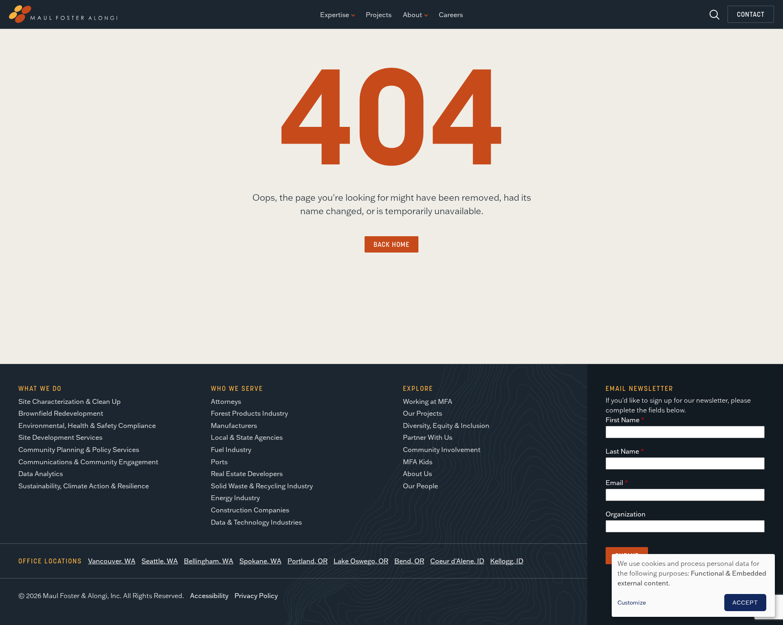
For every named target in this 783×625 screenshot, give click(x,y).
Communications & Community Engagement (88, 462)
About (412, 15)
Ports (219, 462)
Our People (420, 486)
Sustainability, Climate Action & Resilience (83, 486)
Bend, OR (409, 561)
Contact (751, 14)
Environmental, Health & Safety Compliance (87, 425)
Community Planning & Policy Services (78, 449)
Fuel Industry (231, 449)
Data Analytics (40, 474)
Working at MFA (427, 401)
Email (614, 483)
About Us (417, 474)
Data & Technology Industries (256, 522)
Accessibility (209, 596)
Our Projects (422, 413)
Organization (626, 514)
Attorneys (226, 401)
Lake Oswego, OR (361, 561)
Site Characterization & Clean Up (69, 401)
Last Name (622, 451)
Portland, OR (307, 561)
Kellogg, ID (506, 561)
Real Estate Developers (247, 474)
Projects (379, 15)
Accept (745, 602)
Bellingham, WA (208, 561)
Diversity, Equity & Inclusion (446, 425)
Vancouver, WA (111, 561)
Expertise (334, 15)
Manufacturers (234, 425)
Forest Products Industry (249, 413)
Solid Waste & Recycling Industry (262, 486)
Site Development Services (60, 437)
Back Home (391, 244)
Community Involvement (441, 449)
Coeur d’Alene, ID (457, 561)
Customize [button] (631, 602)
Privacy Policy (256, 596)
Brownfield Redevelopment (60, 413)
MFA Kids (417, 462)
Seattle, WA (160, 561)
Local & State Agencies (247, 437)
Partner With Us (427, 437)
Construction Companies (250, 510)
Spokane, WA (260, 561)
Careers (451, 15)
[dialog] (693, 585)
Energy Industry (235, 498)
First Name (622, 420)
